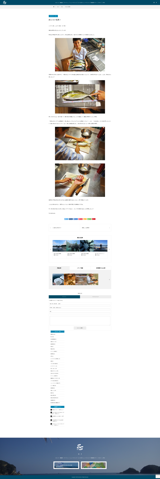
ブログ (99, 2)
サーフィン (66, 2)
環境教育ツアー (94, 2)
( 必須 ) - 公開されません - (56, 307)
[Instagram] (154, 2)
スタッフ (57, 2)
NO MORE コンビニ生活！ (56, 416)
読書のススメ (53, 341)
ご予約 (103, 2)
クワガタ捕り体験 (54, 380)
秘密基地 (52, 353)
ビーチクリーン (53, 366)
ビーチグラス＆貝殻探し (55, 358)
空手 (51, 356)
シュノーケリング (73, 2)
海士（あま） (53, 368)
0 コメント (64, 296)
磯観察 (61, 2)
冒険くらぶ (52, 390)
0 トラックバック (96, 296)
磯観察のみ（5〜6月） (54, 378)
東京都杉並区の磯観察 (54, 402)
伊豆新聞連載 (53, 339)
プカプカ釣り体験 (54, 363)
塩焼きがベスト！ (55, 409)
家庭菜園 (52, 344)
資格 (51, 361)
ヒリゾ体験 (52, 385)
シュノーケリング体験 (54, 383)
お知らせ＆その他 (54, 373)
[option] (59, 249)
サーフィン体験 (53, 375)
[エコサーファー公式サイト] (4, 2)
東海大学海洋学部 (54, 397)
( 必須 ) (55, 303)
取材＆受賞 (52, 395)
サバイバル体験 (53, 351)
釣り (51, 336)
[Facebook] (156, 2)
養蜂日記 (52, 334)
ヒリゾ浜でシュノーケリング (83, 2)
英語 (51, 346)
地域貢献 (52, 400)
